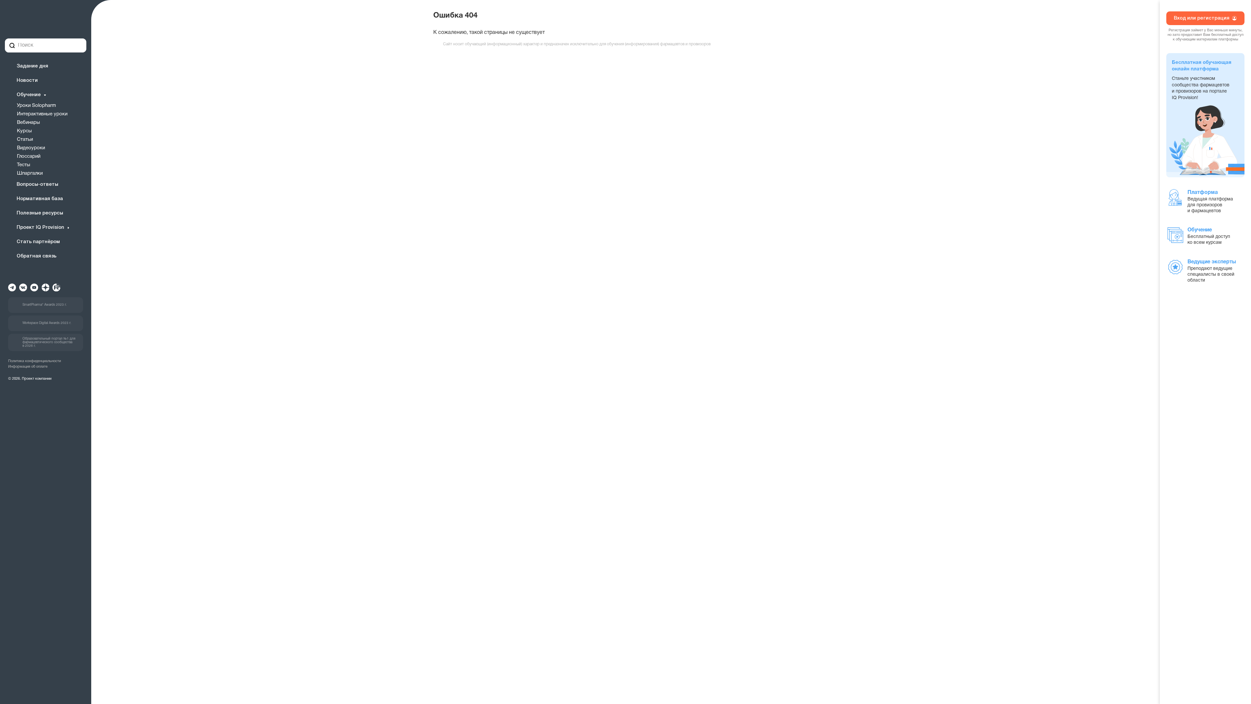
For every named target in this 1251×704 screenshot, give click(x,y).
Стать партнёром (38, 242)
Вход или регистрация (1202, 18)
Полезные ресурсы (40, 213)
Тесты (23, 165)
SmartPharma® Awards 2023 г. (44, 304)
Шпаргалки (30, 173)
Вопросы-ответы (37, 184)
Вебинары (28, 122)
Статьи (25, 139)
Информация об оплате (28, 366)
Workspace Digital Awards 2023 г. (46, 323)
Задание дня (32, 66)
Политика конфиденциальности (34, 361)
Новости (27, 80)
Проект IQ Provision (40, 227)
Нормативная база (40, 199)
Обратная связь (36, 256)
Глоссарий (28, 156)
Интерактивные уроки (42, 114)
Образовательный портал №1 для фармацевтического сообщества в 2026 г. (48, 342)
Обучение (29, 95)
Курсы (24, 131)
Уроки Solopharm (36, 105)
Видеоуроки (31, 148)
